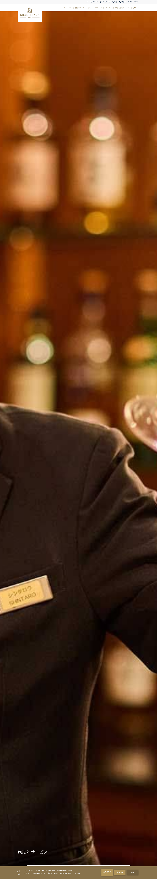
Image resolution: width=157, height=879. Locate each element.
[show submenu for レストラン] (109, 7)
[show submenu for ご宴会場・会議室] (125, 7)
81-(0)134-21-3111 (127, 2)
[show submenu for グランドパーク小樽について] (86, 7)
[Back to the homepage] (30, 13)
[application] (78, 872)
